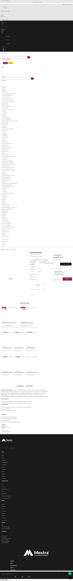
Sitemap (3, 515)
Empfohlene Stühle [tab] (25, 303)
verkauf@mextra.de (5, 26)
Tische (3, 457)
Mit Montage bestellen (58, 274)
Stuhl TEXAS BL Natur (31, 347)
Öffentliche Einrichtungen (6, 496)
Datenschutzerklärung (6, 498)
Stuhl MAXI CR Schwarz (19, 347)
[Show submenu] (5, 172)
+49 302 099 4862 (6, 526)
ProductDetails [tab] (29, 386)
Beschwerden (4, 493)
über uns (7, 39)
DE (4, 50)
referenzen (8, 36)
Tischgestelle (4, 460)
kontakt (8, 43)
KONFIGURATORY (6, 59)
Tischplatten (4, 469)
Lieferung (3, 486)
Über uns (3, 508)
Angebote (3, 473)
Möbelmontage (4, 489)
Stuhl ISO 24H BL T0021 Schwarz (9, 322)
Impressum (4, 506)
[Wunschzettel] (3, 82)
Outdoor (3, 467)
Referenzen (4, 511)
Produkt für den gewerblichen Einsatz (36, 256)
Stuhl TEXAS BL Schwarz (7, 372)
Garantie (3, 491)
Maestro (3, 471)
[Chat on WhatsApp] (70, 573)
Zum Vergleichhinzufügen (11, 279)
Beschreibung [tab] (20, 386)
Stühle (3, 455)
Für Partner (5, 6)
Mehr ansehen (42, 262)
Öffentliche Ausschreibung (59, 272)
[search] (28, 57)
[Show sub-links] (11, 119)
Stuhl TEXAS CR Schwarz (31, 372)
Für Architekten (5, 7)
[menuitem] (3, 88)
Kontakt (3, 504)
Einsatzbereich (4, 464)
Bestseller (3, 476)
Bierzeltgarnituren (5, 462)
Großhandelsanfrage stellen (67, 279)
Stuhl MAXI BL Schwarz (7, 347)
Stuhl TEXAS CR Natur (19, 372)
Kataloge (3, 513)
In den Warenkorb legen (66, 264)
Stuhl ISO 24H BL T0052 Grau (27, 322)
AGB (2, 484)
